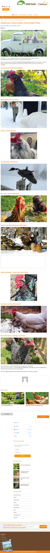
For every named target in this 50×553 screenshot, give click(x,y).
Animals (6, 20)
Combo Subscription (23, 14)
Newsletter (30, 14)
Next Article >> (43, 416)
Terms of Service (4, 539)
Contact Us (36, 14)
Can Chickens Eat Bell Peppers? (25, 465)
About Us (3, 535)
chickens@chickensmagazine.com (8, 367)
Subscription (43, 526)
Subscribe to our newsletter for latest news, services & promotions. (21, 446)
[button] (47, 398)
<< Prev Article (7, 414)
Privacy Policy (4, 537)
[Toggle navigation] (2, 17)
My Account (15, 14)
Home (2, 20)
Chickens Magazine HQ (7, 25)
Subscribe (5, 9)
